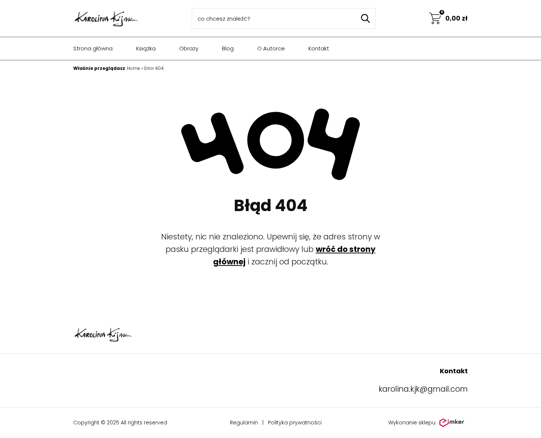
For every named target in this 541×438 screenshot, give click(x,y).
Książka (146, 48)
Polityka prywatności (295, 422)
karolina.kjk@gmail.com (423, 389)
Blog (228, 48)
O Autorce (271, 48)
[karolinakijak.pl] (105, 18)
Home (133, 68)
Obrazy (188, 48)
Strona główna (93, 48)
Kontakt (318, 48)
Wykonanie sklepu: (412, 422)
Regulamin (244, 422)
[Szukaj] (365, 18)
